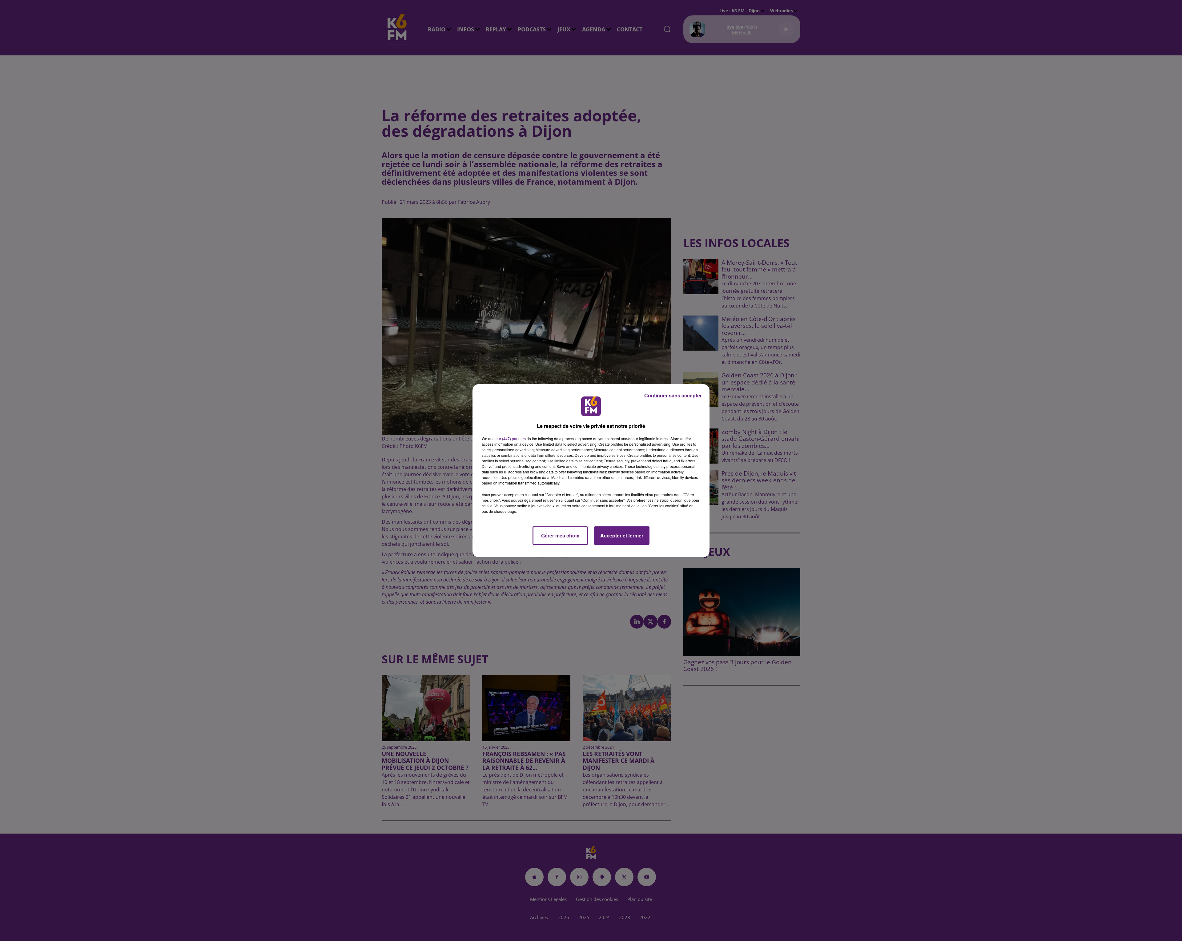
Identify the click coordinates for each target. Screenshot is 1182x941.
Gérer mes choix (560, 535)
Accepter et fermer (621, 535)
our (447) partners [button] (511, 438)
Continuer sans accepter (673, 395)
